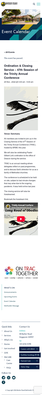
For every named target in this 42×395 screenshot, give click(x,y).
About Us (8, 331)
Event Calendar (10, 301)
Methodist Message (11, 306)
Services (7, 335)
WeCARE (7, 357)
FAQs (8, 367)
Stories (7, 344)
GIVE (6, 353)
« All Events (9, 52)
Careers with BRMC (28, 349)
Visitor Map (25, 367)
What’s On (8, 340)
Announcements (10, 292)
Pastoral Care (26, 361)
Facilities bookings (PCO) (30, 355)
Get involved (9, 348)
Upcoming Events (10, 297)
